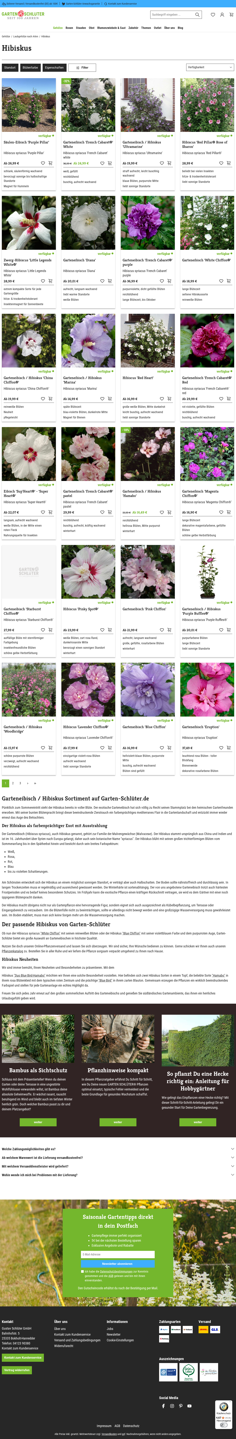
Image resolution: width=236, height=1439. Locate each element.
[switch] (224, 1425)
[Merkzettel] (213, 14)
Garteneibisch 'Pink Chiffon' (144, 609)
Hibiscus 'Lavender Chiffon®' (85, 727)
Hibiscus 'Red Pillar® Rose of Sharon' (204, 144)
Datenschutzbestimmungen (116, 1271)
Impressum (104, 1426)
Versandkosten (109, 1434)
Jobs (110, 1329)
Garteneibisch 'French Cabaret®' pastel (88, 493)
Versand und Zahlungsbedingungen (77, 1340)
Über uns (60, 1329)
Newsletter (113, 1334)
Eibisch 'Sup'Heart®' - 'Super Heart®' (26, 493)
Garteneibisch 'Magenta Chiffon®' (200, 493)
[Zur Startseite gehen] (23, 14)
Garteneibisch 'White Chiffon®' (206, 260)
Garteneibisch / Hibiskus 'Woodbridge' (23, 729)
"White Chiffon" (50, 933)
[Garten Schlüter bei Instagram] (172, 1406)
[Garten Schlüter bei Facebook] (163, 1406)
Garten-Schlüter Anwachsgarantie (83, 3)
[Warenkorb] (231, 14)
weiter (38, 1122)
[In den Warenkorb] (50, 163)
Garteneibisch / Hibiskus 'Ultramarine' (142, 144)
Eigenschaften (54, 67)
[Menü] (230, 1402)
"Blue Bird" (105, 980)
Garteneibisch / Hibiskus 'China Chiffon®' (28, 380)
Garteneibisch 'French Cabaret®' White (88, 144)
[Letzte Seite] (35, 783)
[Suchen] (197, 15)
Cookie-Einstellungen (120, 1340)
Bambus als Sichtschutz (38, 1070)
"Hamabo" (218, 975)
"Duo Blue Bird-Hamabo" (29, 975)
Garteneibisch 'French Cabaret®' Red (207, 380)
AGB (110, 1276)
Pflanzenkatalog (12, 951)
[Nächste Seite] (27, 783)
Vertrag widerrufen (17, 1370)
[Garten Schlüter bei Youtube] (189, 1406)
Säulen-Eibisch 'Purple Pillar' (26, 142)
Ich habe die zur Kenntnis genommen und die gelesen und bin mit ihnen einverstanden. (116, 1276)
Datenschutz (131, 1426)
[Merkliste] (43, 163)
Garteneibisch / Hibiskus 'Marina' (82, 380)
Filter (84, 67)
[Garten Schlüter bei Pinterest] (180, 1406)
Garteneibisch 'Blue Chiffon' (144, 727)
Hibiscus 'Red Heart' (138, 378)
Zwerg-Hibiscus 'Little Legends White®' (27, 262)
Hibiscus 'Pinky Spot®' (80, 609)
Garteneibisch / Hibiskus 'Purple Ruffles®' (201, 611)
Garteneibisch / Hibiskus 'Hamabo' (142, 493)
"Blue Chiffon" (131, 933)
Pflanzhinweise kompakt (118, 1070)
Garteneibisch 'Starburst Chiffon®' (22, 611)
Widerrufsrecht (63, 1346)
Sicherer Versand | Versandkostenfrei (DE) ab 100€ (32, 3)
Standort (9, 67)
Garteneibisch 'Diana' (79, 260)
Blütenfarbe (30, 67)
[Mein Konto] (222, 14)
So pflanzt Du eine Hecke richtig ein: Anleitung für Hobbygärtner (198, 1081)
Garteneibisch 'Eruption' (200, 727)
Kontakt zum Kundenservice (122, 3)
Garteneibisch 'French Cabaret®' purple (147, 262)
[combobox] (171, 15)
